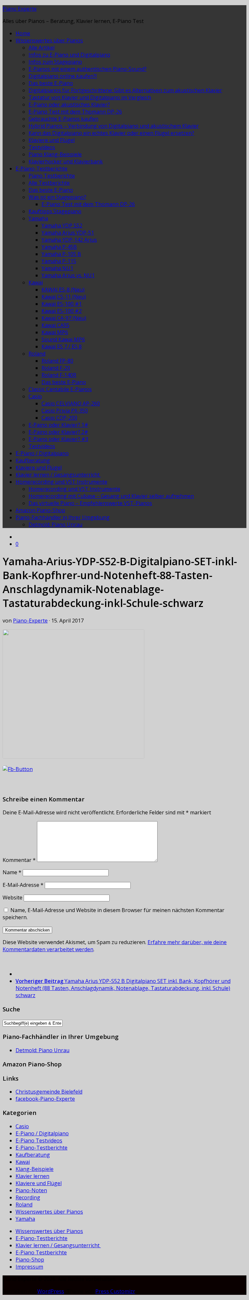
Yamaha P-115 (59, 261)
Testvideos (42, 147)
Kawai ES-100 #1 (62, 303)
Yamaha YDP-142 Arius (69, 239)
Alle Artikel (41, 47)
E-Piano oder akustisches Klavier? (69, 104)
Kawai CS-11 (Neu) (64, 296)
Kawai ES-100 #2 (62, 310)
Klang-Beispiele (34, 1169)
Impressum (29, 1266)
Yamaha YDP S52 (62, 225)
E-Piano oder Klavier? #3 (58, 439)
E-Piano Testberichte (41, 1252)
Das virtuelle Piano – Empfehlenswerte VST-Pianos (90, 503)
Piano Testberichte (52, 175)
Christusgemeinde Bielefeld (49, 1091)
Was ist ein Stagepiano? (57, 197)
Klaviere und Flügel (52, 140)
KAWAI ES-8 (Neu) (63, 289)
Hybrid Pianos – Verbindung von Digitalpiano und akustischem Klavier (114, 125)
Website (12, 897)
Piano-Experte (30, 620)
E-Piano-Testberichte (41, 168)
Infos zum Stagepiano (55, 61)
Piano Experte (20, 8)
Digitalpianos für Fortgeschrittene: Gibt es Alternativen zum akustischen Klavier (125, 90)
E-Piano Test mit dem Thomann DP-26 (75, 111)
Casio (35, 396)
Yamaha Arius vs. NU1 (68, 275)
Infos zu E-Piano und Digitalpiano (69, 54)
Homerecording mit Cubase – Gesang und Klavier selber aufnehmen (111, 496)
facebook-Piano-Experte (45, 1098)
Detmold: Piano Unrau (55, 524)
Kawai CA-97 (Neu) (64, 318)
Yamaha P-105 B (61, 254)
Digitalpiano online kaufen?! (63, 76)
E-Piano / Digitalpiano (42, 453)
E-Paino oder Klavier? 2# (58, 431)
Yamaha (38, 218)
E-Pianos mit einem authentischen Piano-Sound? (88, 68)
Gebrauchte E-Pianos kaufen (63, 118)
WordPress (50, 1291)
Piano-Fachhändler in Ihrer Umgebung (63, 517)
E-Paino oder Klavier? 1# (58, 424)
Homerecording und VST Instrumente (61, 481)
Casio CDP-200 (59, 417)
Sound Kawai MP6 (63, 339)
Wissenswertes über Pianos (49, 40)
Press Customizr (115, 1291)
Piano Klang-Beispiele (55, 154)
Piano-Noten (31, 1190)
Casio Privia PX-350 (65, 410)
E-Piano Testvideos (39, 1140)
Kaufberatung (33, 460)
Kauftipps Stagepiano (55, 211)
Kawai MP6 (55, 332)
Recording (28, 1197)
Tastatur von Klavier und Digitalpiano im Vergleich (90, 97)
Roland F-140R (59, 375)
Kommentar (19, 860)
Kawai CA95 (55, 325)
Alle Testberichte (49, 182)
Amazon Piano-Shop (40, 510)
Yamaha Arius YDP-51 (68, 232)
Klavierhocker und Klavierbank (66, 161)
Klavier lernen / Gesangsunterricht (58, 474)
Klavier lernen (32, 1176)
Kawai (36, 282)
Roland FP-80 (57, 360)
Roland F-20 (56, 367)
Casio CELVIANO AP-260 (71, 403)
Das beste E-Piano (51, 83)
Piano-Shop (30, 1259)
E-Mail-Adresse (23, 884)
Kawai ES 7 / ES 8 (62, 346)
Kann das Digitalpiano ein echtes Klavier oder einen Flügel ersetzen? (111, 133)
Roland (37, 353)
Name (12, 872)
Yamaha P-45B (59, 246)
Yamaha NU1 (57, 268)
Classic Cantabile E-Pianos (60, 389)
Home (23, 33)
